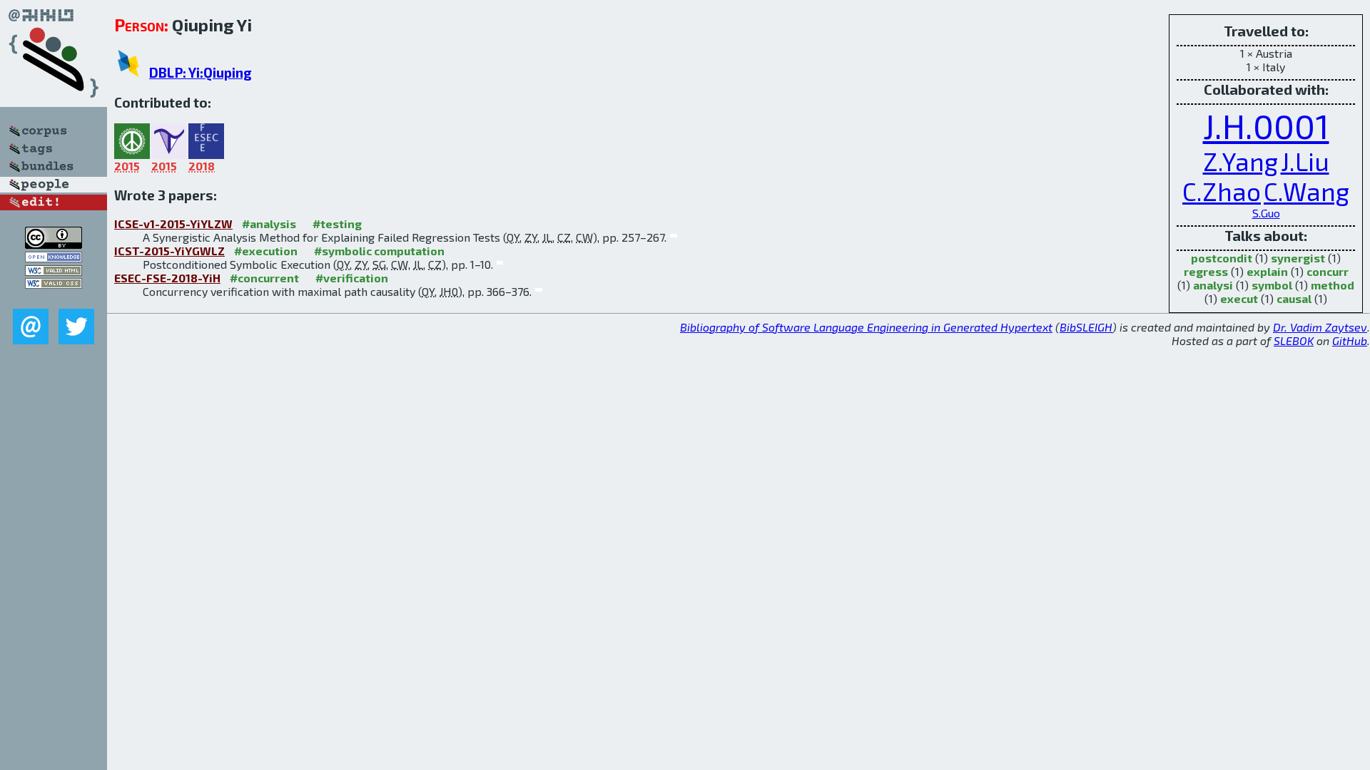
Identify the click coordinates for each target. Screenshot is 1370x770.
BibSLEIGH (1086, 327)
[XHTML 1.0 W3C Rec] (53, 271)
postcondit (1221, 258)
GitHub (1349, 340)
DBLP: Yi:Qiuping (200, 72)
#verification (351, 277)
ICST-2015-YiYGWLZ (169, 250)
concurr (1327, 271)
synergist (1298, 258)
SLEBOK (1294, 340)
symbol (1272, 285)
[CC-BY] (53, 244)
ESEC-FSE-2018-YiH (167, 277)
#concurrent (264, 277)
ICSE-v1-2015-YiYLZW (173, 223)
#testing (337, 223)
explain (1267, 271)
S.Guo (1266, 213)
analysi (1213, 285)
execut (1239, 298)
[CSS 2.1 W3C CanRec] (53, 298)
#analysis (269, 223)
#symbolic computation (379, 250)
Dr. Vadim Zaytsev (1320, 327)
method (1332, 285)
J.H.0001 (1266, 125)
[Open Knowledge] (53, 258)
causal (1294, 298)
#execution (266, 250)
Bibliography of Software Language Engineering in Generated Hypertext (866, 327)
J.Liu (1305, 161)
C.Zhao (1221, 191)
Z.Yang (1240, 161)
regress (1206, 271)
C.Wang (1306, 191)
